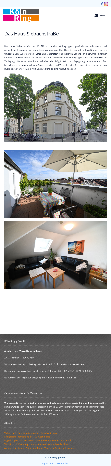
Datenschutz (63, 463)
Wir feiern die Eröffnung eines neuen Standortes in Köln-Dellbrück (37, 444)
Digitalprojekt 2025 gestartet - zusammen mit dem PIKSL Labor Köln (38, 440)
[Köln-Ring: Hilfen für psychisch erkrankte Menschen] (21, 15)
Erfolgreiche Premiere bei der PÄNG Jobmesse (27, 436)
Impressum (47, 463)
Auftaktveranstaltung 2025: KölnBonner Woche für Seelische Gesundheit (40, 447)
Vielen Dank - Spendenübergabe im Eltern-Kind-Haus (30, 432)
